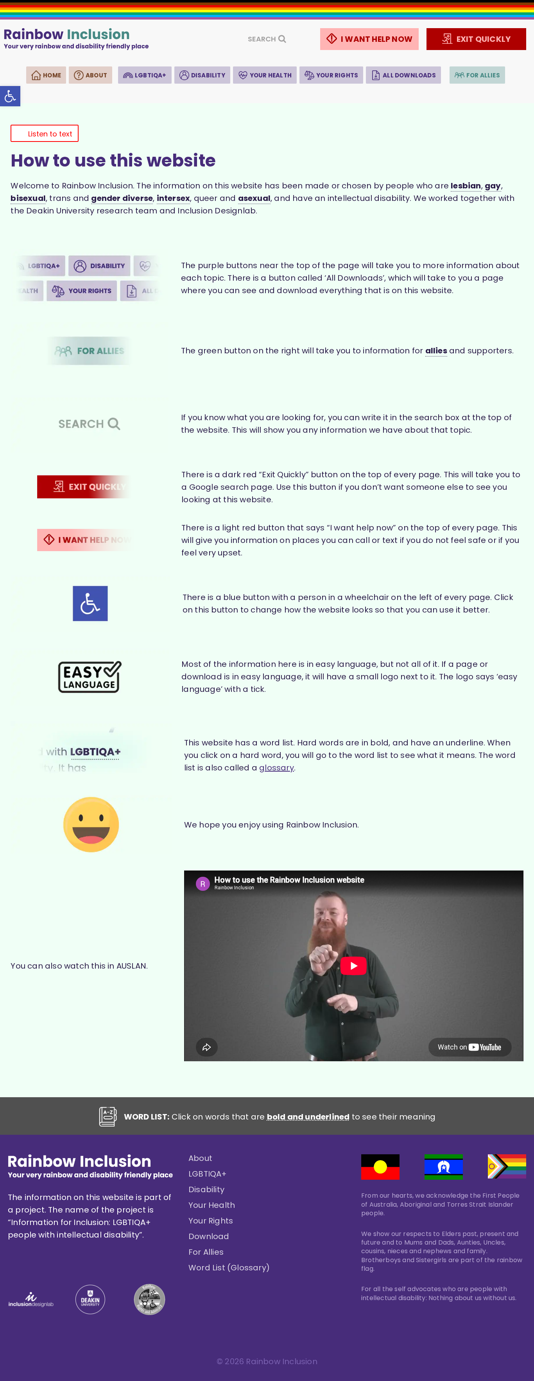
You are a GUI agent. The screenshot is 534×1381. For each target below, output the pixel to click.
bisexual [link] (28, 198)
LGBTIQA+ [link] (151, 75)
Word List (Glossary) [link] (229, 1267)
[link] (10, 96)
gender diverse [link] (122, 198)
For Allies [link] (483, 75)
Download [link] (208, 1236)
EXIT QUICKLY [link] (484, 39)
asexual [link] (254, 198)
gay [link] (493, 185)
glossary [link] (276, 767)
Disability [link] (208, 75)
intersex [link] (173, 198)
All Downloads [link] (409, 75)
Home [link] (52, 75)
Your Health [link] (271, 75)
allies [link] (436, 350)
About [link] (96, 75)
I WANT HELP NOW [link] (376, 39)
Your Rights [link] (337, 75)
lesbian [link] (466, 185)
